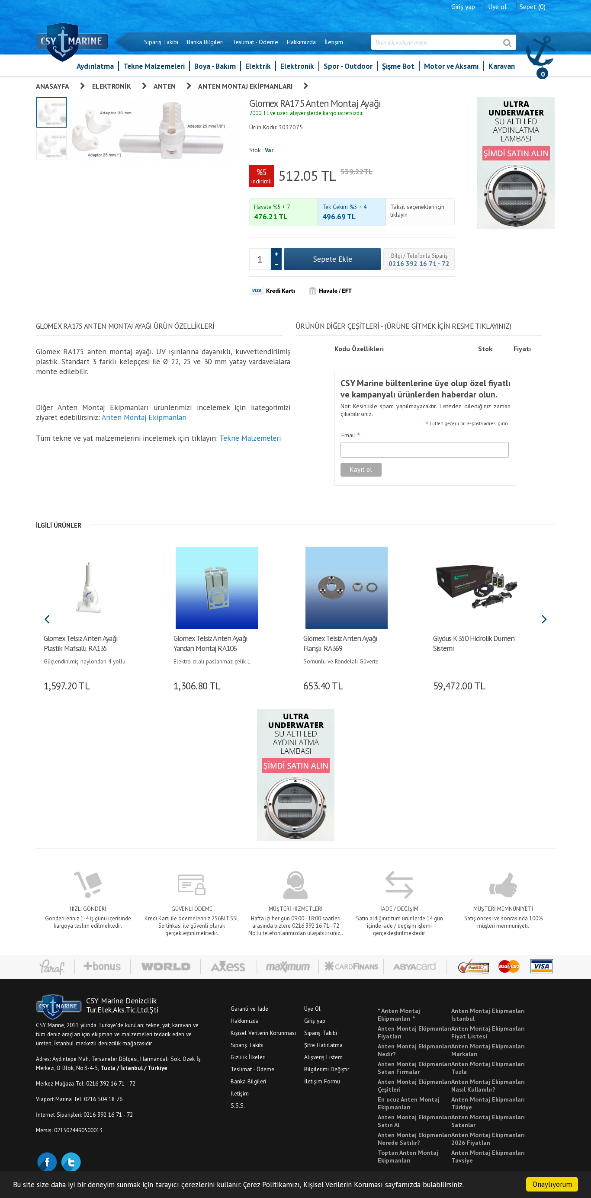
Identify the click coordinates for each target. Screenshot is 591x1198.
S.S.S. (238, 1105)
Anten (165, 86)
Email (350, 435)
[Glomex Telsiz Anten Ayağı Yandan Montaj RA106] (216, 587)
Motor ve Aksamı (451, 66)
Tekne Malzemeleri (154, 66)
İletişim (333, 42)
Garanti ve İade (249, 1008)
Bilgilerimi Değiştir (326, 1069)
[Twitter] (70, 1161)
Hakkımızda (301, 42)
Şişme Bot (398, 66)
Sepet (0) (533, 6)
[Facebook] (47, 1161)
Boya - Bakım (215, 66)
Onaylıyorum (552, 1184)
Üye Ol (312, 1008)
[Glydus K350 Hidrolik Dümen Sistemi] (476, 587)
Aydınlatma (95, 66)
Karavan (501, 66)
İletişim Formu (322, 1081)
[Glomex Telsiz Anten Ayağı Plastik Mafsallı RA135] (87, 587)
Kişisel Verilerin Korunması (263, 1033)
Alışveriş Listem (323, 1057)
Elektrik (258, 66)
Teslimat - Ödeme (255, 42)
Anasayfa (52, 86)
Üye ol (497, 6)
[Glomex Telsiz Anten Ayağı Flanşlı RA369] (346, 587)
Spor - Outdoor (348, 66)
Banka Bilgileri (205, 42)
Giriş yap (463, 6)
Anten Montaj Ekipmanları (245, 86)
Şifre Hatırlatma (323, 1045)
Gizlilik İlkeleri (248, 1057)
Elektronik (297, 66)
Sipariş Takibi (161, 42)
